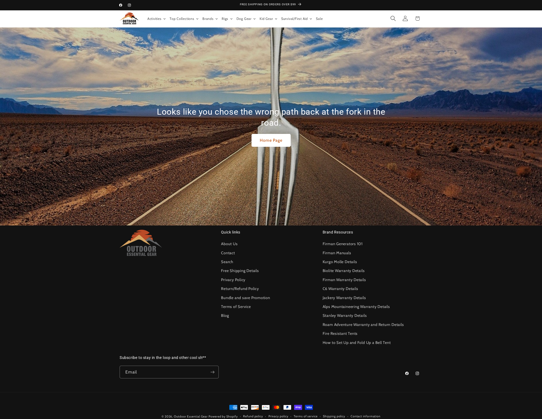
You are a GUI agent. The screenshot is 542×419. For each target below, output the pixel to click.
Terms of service (306, 416)
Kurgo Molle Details (340, 261)
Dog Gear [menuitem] (244, 19)
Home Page (271, 140)
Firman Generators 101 (343, 243)
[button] (393, 18)
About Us (229, 243)
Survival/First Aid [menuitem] (294, 19)
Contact (228, 252)
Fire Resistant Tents (340, 333)
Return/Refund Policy (240, 288)
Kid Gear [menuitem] (266, 19)
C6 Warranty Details (340, 288)
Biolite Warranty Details (344, 270)
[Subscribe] (212, 372)
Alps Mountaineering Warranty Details (356, 306)
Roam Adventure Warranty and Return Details (363, 324)
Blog (225, 315)
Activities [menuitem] (154, 19)
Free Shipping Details (240, 270)
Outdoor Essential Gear (191, 416)
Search (227, 261)
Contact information (365, 416)
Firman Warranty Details (344, 279)
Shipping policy (334, 416)
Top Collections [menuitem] (182, 19)
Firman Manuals (337, 252)
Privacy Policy (233, 279)
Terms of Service (236, 306)
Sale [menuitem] (319, 19)
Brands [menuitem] (208, 19)
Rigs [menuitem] (225, 19)
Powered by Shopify (223, 416)
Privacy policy (278, 416)
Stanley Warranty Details (345, 315)
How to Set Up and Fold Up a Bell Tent (357, 342)
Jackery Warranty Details (344, 297)
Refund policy (253, 416)
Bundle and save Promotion (245, 297)
